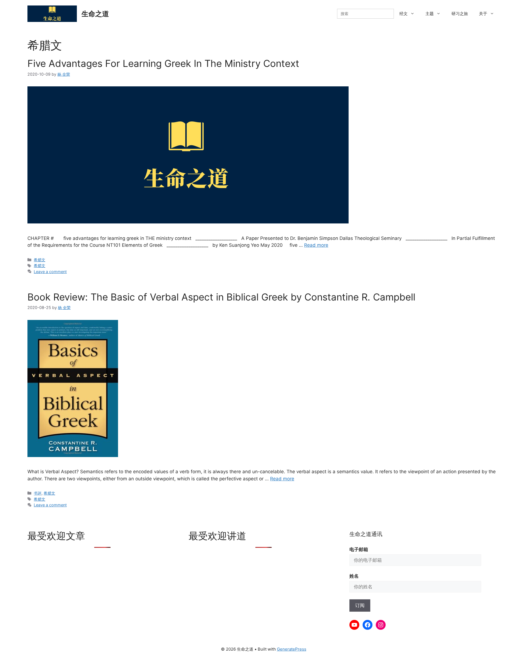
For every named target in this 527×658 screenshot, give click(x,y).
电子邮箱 (358, 549)
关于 (483, 13)
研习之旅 (460, 13)
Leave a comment (50, 271)
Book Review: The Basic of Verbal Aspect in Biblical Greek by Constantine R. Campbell (221, 297)
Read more (316, 245)
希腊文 (39, 259)
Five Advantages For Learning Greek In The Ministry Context (163, 63)
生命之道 (95, 14)
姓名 (354, 576)
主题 (429, 13)
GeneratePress (291, 649)
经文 (403, 13)
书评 (37, 493)
